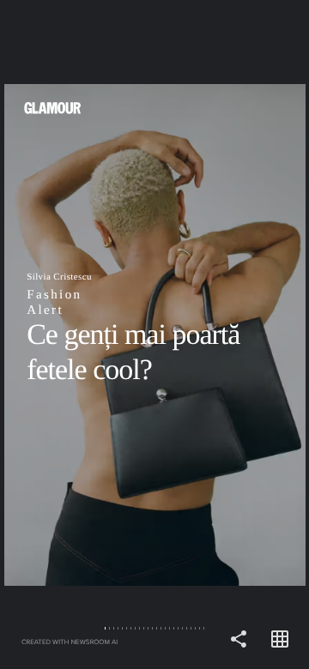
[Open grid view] (279, 639)
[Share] (238, 639)
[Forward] (231, 334)
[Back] (77, 334)
